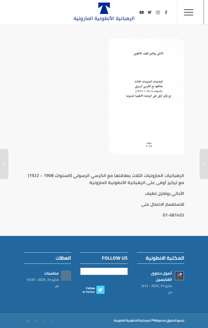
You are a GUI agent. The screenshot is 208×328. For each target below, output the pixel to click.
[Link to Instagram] (158, 12)
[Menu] (190, 12)
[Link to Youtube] (142, 12)
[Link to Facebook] (166, 12)
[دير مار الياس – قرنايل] (204, 164)
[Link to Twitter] (150, 12)
